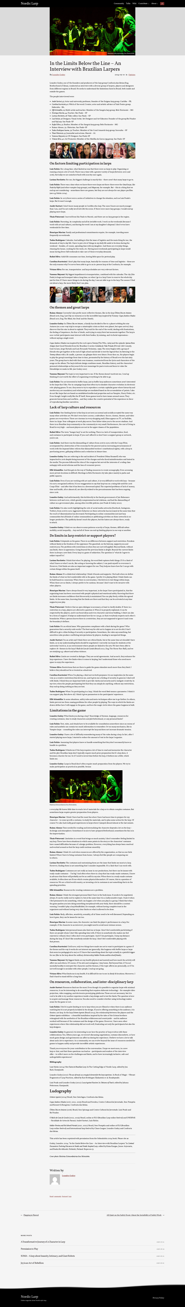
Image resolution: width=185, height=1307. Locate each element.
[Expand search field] (162, 3)
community (57, 1196)
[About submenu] (157, 3)
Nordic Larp (29, 3)
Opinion (131, 74)
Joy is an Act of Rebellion (32, 1263)
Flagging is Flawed (31, 1215)
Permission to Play (29, 1249)
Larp (69, 1196)
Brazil (52, 1196)
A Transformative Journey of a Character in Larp (43, 1242)
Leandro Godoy (58, 74)
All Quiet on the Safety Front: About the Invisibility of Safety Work (134, 1215)
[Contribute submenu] (148, 3)
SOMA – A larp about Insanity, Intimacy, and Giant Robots (48, 1256)
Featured (65, 1196)
